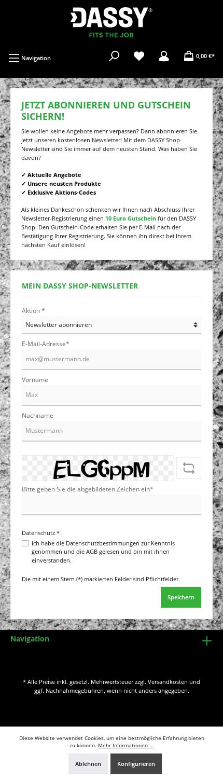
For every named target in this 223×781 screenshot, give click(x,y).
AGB (91, 551)
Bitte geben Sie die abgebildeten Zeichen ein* (88, 489)
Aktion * (33, 310)
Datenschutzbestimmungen (103, 543)
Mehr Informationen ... (126, 745)
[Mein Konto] (163, 56)
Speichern (181, 597)
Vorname (35, 379)
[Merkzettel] (139, 56)
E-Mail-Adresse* (45, 343)
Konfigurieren (136, 764)
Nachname (37, 415)
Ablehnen (88, 764)
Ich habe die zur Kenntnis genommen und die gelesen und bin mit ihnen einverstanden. (103, 552)
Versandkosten (168, 682)
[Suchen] (114, 56)
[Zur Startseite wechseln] (111, 21)
